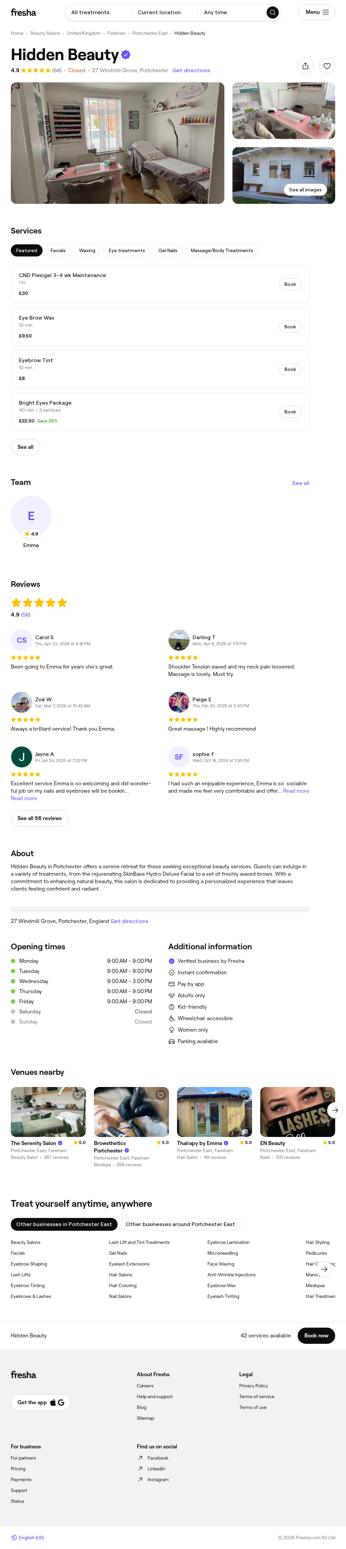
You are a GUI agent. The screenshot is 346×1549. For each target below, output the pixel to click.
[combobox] (98, 12)
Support (19, 1490)
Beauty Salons (45, 33)
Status (17, 1501)
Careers (145, 1385)
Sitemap (145, 1418)
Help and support (155, 1396)
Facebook (158, 1458)
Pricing (18, 1468)
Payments (21, 1479)
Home (17, 33)
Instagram (158, 1479)
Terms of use (253, 1407)
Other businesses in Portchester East (64, 1224)
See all (301, 483)
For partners (23, 1458)
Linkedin (156, 1468)
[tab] (27, 250)
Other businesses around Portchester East (180, 1224)
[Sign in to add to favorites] (327, 66)
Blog (141, 1407)
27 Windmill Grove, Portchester (130, 70)
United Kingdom (84, 33)
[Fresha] (23, 12)
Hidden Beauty (189, 33)
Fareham (116, 33)
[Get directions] (160, 909)
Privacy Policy (253, 1385)
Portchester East (150, 33)
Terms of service (256, 1396)
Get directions (191, 70)
